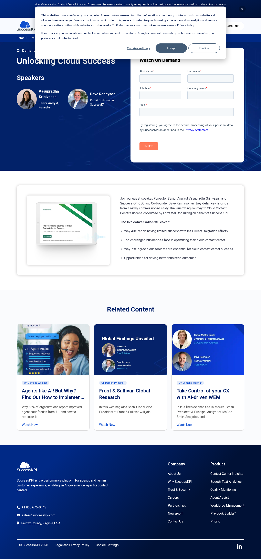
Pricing (215, 521)
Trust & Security (179, 490)
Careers (173, 497)
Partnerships (177, 505)
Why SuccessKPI (180, 482)
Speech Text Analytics (226, 482)
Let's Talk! (233, 26)
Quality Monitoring (223, 490)
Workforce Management (227, 505)
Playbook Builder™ (223, 513)
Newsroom (175, 513)
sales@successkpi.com (38, 515)
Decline (204, 48)
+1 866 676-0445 (33, 507)
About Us (174, 474)
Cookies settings (138, 48)
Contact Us (175, 521)
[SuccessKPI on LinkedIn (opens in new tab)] (239, 547)
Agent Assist (219, 497)
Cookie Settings (107, 545)
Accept (171, 48)
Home (20, 38)
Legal (59, 545)
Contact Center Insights (226, 474)
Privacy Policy (79, 545)
